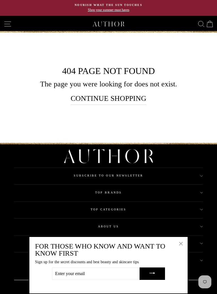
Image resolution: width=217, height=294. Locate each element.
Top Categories (108, 209)
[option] (108, 8)
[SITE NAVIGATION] (4, 24)
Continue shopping (108, 98)
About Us (108, 226)
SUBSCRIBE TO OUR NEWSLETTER (109, 175)
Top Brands (108, 192)
